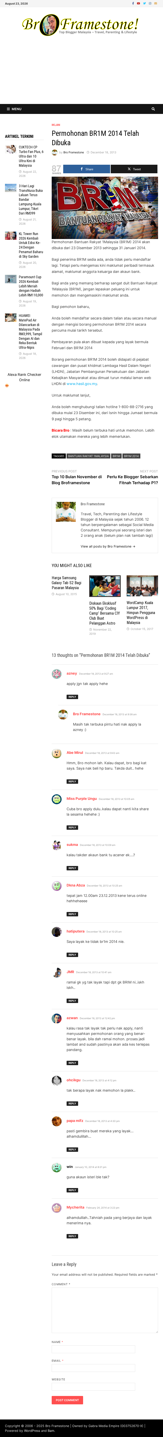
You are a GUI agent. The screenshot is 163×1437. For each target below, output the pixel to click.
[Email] (155, 3)
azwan (72, 1018)
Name (57, 1342)
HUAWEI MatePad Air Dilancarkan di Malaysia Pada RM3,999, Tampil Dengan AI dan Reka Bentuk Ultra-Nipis (30, 331)
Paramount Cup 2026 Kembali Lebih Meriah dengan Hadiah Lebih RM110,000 (31, 286)
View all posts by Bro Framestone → (108, 546)
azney (72, 673)
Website (58, 1379)
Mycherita (75, 1207)
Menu (16, 109)
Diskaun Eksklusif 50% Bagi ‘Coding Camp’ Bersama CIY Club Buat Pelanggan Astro (104, 613)
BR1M (116, 456)
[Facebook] (133, 3)
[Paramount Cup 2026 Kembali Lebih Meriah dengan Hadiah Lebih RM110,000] (11, 277)
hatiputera (75, 931)
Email (58, 1360)
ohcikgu (74, 1080)
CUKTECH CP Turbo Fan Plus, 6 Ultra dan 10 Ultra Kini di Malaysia (31, 156)
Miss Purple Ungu (82, 798)
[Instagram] (150, 3)
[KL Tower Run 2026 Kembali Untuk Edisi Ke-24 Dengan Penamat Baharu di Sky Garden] (11, 234)
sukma (72, 844)
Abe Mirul (75, 752)
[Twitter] (145, 3)
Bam (51, 1431)
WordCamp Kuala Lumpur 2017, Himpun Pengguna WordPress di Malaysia (141, 612)
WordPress (32, 1431)
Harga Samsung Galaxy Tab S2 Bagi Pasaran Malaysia (66, 582)
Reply (72, 696)
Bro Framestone (73, 152)
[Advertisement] (81, 74)
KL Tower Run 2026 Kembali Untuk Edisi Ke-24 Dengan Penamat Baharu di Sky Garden (31, 245)
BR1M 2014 (131, 456)
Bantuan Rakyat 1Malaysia (88, 456)
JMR (70, 972)
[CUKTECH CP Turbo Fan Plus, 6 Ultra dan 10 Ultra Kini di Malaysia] (11, 148)
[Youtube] (139, 3)
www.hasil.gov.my (82, 384)
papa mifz (75, 1121)
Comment (61, 1284)
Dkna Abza (76, 885)
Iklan (56, 124)
